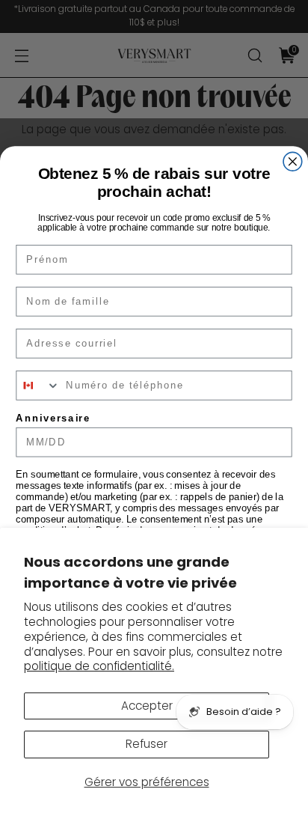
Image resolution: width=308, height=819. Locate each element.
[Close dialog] (292, 161)
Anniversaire (53, 417)
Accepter (147, 705)
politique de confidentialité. (99, 666)
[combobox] (38, 385)
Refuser (146, 744)
